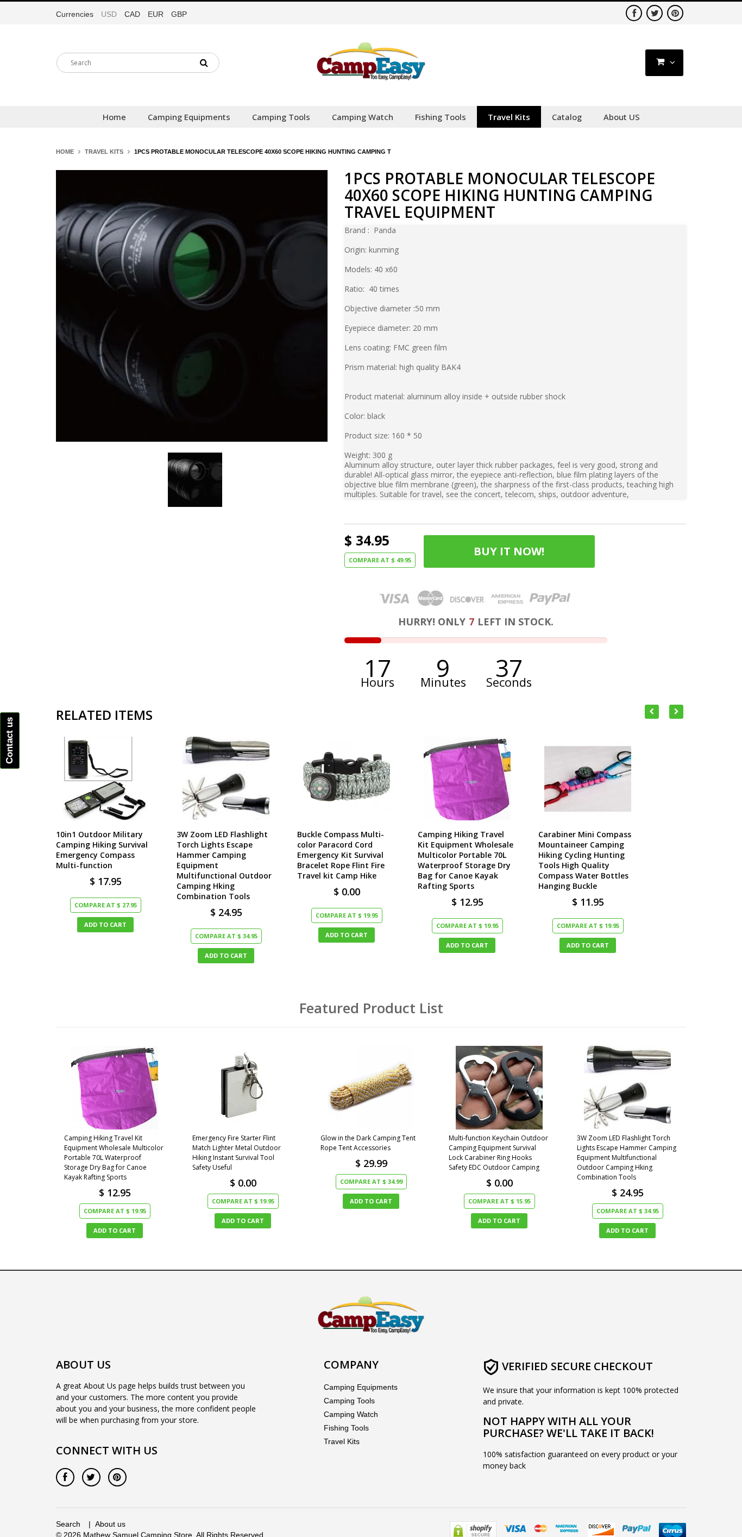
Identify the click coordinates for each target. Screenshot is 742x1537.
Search (68, 1524)
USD (109, 14)
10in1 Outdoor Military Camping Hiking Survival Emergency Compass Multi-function (102, 849)
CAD (132, 14)
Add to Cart (105, 924)
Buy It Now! (509, 551)
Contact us (9, 740)
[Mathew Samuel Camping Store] (371, 62)
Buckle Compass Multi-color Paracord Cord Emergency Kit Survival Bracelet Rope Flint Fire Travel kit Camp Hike (341, 855)
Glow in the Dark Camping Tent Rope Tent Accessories (368, 1142)
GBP (179, 14)
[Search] (203, 62)
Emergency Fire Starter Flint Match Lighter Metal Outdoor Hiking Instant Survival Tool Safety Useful (236, 1152)
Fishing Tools (346, 1427)
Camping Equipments (361, 1387)
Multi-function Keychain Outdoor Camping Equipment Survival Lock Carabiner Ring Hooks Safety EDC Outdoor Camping (498, 1152)
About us (110, 1524)
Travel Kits (104, 151)
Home (65, 151)
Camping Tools (349, 1400)
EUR (156, 14)
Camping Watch (351, 1414)
